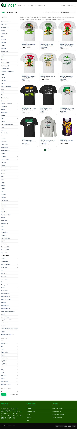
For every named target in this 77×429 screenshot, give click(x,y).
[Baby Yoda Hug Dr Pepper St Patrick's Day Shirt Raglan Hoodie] (29, 62)
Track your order (31, 411)
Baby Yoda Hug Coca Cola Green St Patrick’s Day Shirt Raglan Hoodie (47, 46)
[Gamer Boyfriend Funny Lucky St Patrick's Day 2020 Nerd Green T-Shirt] (67, 94)
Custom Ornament (6, 86)
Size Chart (29, 417)
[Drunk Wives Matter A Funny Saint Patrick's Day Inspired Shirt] (29, 94)
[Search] (44, 5)
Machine (3, 197)
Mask (2, 203)
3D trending (4, 24)
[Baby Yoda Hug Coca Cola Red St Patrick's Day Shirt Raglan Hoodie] (67, 30)
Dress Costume (5, 98)
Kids (2, 179)
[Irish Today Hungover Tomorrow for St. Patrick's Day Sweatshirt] (29, 126)
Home (3, 12)
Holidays (3, 156)
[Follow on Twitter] (8, 418)
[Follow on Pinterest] (13, 418)
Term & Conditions (57, 417)
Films (2, 118)
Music (2, 229)
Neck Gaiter (4, 232)
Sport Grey (4, 375)
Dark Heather (4, 352)
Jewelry (3, 174)
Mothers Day (4, 223)
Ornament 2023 (5, 249)
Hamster (3, 138)
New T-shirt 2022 (5, 238)
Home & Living (5, 159)
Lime (2, 366)
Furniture (3, 130)
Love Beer (3, 194)
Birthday (3, 39)
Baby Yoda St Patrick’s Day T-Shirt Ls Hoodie (48, 77)
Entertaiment (4, 100)
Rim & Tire (4, 267)
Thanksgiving (4, 290)
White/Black (4, 381)
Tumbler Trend (5, 317)
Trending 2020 (5, 305)
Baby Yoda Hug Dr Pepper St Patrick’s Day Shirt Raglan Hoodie (28, 78)
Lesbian (3, 188)
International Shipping (58, 414)
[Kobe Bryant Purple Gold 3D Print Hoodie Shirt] (67, 126)
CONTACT (40, 5)
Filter (3, 394)
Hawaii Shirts (4, 147)
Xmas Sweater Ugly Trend (7, 334)
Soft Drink (3, 273)
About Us (29, 408)
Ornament (3, 244)
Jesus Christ (4, 171)
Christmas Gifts (5, 65)
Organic (3, 241)
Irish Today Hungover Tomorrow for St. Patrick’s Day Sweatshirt (29, 142)
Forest (2, 355)
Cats (2, 57)
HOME (20, 5)
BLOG (29, 5)
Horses (3, 165)
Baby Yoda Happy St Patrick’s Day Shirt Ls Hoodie (28, 45)
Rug (2, 270)
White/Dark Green (6, 384)
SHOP (24, 5)
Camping (3, 48)
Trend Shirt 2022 (5, 293)
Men (2, 209)
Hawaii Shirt (4, 144)
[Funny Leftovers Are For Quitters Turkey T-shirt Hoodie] (48, 94)
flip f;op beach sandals (7, 124)
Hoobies (3, 162)
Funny (2, 127)
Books (3, 45)
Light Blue (3, 361)
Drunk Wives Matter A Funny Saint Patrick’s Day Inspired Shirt (29, 110)
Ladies (2, 182)
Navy (2, 369)
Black (2, 349)
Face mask (4, 106)
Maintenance (4, 200)
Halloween (4, 136)
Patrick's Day (5, 255)
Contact (29, 414)
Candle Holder (5, 51)
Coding (3, 74)
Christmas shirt (5, 68)
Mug (2, 226)
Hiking (3, 153)
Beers (2, 36)
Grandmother (4, 133)
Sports (3, 282)
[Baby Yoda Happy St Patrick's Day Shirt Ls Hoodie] (29, 30)
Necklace (3, 235)
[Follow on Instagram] (5, 418)
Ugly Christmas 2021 (6, 320)
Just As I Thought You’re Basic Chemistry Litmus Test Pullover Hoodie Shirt (48, 142)
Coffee (3, 77)
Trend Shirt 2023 (5, 296)
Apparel (3, 30)
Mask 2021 (4, 206)
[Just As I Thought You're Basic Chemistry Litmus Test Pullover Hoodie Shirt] (48, 126)
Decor (2, 89)
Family (3, 109)
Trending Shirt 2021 (6, 308)
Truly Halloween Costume (8, 311)
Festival (3, 115)
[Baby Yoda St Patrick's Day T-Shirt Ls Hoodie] (48, 62)
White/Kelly (4, 343)
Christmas (3, 59)
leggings (3, 185)
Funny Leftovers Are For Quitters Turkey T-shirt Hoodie (46, 110)
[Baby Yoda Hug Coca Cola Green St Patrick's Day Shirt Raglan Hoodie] (48, 30)
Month (3, 217)
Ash (2, 346)
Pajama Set (4, 252)
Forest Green (4, 358)
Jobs (2, 176)
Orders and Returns (57, 408)
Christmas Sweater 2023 (7, 71)
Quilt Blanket (4, 261)
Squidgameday (5, 285)
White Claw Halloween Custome (9, 328)
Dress (2, 95)
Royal (2, 372)
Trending (3, 302)
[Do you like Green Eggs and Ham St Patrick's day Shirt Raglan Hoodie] (67, 62)
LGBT (2, 191)
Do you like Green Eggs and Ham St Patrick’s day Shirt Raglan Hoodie (66, 78)
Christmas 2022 (5, 62)
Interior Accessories (6, 168)
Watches (3, 325)
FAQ (28, 420)
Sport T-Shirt (4, 279)
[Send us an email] (10, 418)
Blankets (3, 42)
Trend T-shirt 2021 (6, 299)
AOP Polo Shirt (5, 27)
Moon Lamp (4, 220)
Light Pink (3, 363)
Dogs (2, 92)
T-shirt (3, 287)
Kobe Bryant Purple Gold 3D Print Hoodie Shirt (66, 141)
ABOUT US (33, 5)
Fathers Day (4, 112)
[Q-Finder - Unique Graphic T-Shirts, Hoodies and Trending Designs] (8, 5)
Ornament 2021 (5, 247)
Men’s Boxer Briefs (6, 214)
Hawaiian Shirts (5, 150)
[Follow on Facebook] (2, 418)
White (2, 378)
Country (3, 83)
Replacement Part (5, 264)
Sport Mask (4, 276)
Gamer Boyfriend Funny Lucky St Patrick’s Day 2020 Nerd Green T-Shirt (67, 110)
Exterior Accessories (6, 103)
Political (3, 258)
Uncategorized (5, 323)
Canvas (3, 54)
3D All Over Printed (6, 22)
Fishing (3, 121)
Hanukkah (3, 141)
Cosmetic (3, 80)
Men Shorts (4, 211)
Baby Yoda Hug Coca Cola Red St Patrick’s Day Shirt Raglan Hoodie (67, 46)
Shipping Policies (56, 411)
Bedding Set (4, 33)
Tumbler (3, 314)
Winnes (3, 331)
